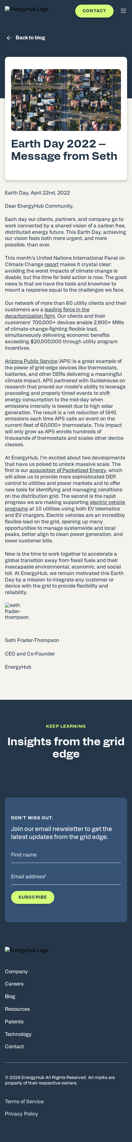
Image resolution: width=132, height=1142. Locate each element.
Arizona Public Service (31, 361)
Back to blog (30, 37)
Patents (14, 1021)
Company (16, 971)
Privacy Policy (21, 1114)
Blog (10, 996)
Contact (94, 11)
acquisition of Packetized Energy (67, 470)
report (52, 264)
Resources (17, 1009)
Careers (14, 984)
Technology (18, 1034)
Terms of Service (24, 1101)
